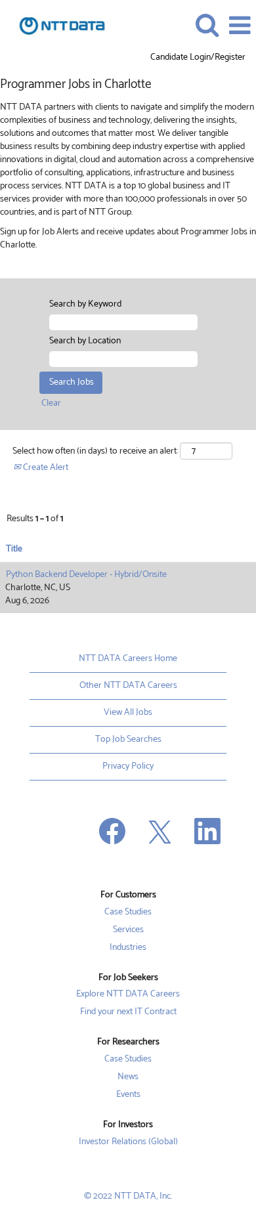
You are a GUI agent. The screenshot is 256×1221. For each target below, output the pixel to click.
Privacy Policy (128, 766)
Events (128, 1095)
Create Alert (44, 467)
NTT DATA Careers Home (128, 658)
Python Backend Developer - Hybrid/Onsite (86, 574)
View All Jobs (128, 712)
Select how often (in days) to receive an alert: (95, 451)
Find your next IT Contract (128, 1012)
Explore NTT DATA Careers (128, 994)
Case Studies (128, 912)
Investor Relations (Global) (128, 1142)
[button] (239, 26)
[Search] (206, 25)
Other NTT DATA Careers (128, 685)
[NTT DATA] (57, 25)
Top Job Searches (128, 739)
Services (128, 930)
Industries (128, 948)
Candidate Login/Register (197, 58)
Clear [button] (51, 403)
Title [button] (14, 549)
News (128, 1077)
